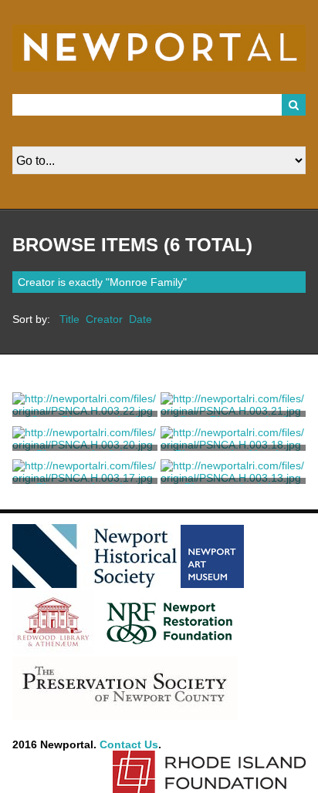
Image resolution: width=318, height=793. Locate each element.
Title (69, 319)
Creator (104, 319)
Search (294, 105)
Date (140, 319)
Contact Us (129, 744)
